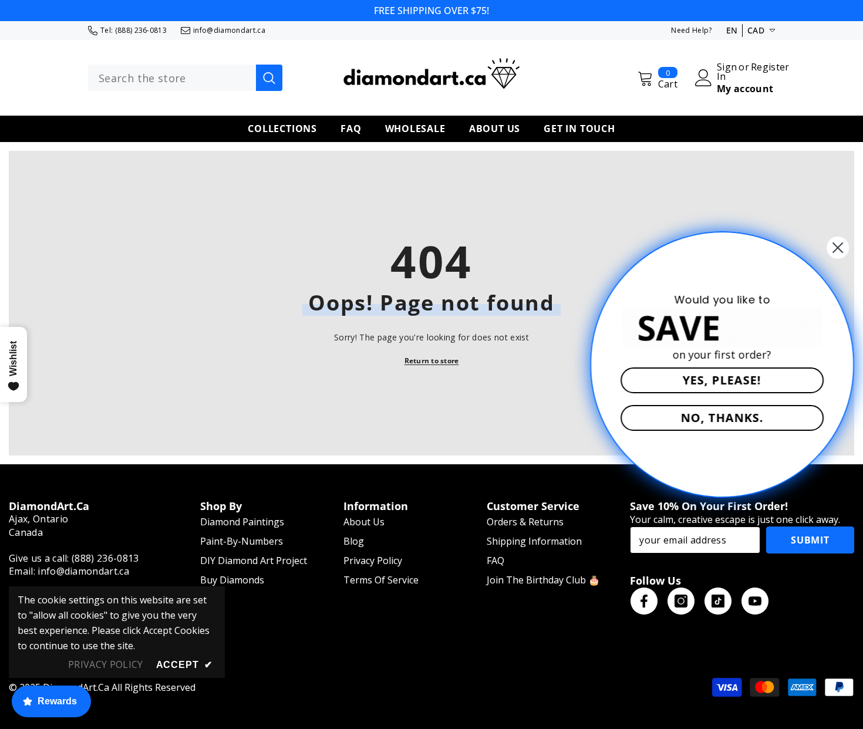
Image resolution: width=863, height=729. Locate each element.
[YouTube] (755, 601)
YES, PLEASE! (719, 380)
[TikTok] (718, 601)
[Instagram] (681, 601)
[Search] (185, 78)
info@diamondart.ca (229, 30)
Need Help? (691, 30)
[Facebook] (644, 601)
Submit (810, 540)
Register (770, 67)
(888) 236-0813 (141, 30)
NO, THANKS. (719, 418)
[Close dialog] (835, 247)
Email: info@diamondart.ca (69, 571)
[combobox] (172, 78)
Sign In (727, 71)
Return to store (431, 361)
